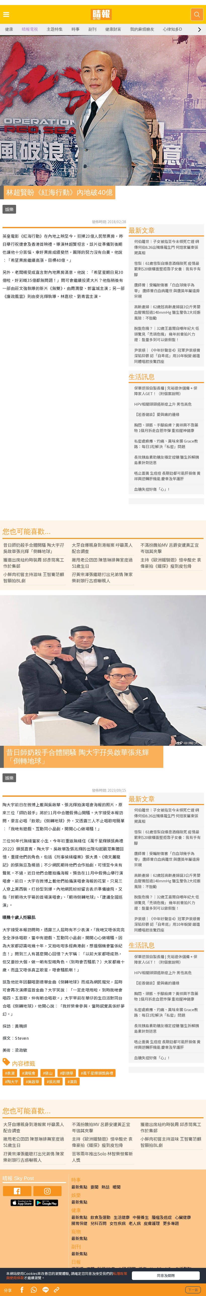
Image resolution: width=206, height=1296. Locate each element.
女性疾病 (118, 1223)
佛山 (49, 1073)
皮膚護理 (152, 1223)
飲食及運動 (100, 1217)
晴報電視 (30, 29)
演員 (73, 1081)
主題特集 (55, 29)
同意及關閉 (166, 1275)
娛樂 (9, 209)
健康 (9, 29)
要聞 (94, 1187)
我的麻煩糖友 (142, 29)
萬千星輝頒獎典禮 (98, 1073)
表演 (11, 1073)
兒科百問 (98, 1223)
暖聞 (117, 1187)
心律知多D (172, 29)
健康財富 (113, 29)
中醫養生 (141, 1217)
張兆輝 (54, 1081)
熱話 (105, 1187)
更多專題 (171, 1223)
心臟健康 (183, 1217)
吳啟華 (33, 1081)
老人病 (135, 1223)
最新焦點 (79, 1187)
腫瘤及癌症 (162, 1217)
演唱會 (29, 1073)
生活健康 (122, 1217)
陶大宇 (12, 1081)
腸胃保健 (79, 1223)
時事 (76, 29)
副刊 (92, 29)
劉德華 (67, 1073)
